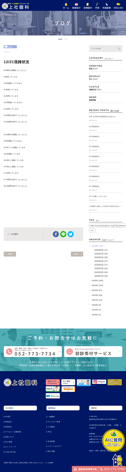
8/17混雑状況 (94, 186)
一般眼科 (51, 417)
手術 (49, 432)
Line (63, 234)
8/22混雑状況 (94, 137)
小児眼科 (51, 427)
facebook (56, 234)
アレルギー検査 (54, 422)
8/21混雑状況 (94, 147)
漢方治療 (51, 451)
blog (10, 47)
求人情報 (8, 442)
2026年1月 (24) (101, 276)
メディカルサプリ (55, 446)
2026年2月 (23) (101, 272)
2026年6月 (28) (101, 257)
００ (92, 230)
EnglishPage (10, 452)
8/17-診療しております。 (99, 196)
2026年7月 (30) (101, 253)
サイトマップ (10, 447)
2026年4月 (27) (101, 265)
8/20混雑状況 (94, 156)
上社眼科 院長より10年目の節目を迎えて (105, 206)
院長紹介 (8, 427)
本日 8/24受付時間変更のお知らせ (102, 117)
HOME (60, 39)
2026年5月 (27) (101, 261)
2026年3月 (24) (101, 268)
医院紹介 (8, 422)
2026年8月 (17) (101, 250)
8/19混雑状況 (94, 166)
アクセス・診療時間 (13, 432)
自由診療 (51, 441)
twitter (71, 234)
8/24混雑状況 (94, 127)
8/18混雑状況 (94, 176)
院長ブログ (9, 437)
